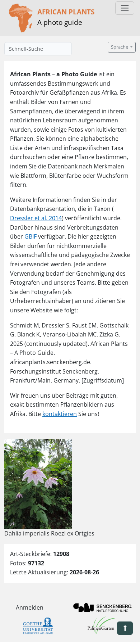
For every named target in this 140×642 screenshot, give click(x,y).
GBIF (30, 236)
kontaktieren (59, 414)
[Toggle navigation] (124, 8)
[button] (125, 628)
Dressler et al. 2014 (36, 218)
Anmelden (29, 607)
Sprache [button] (120, 47)
